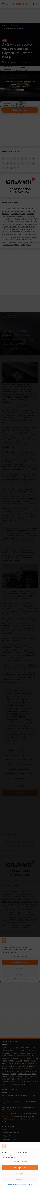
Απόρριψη (20, 1174)
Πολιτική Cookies (12, 1184)
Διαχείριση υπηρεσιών (19, 1161)
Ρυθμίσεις (20, 1179)
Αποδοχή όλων (20, 1168)
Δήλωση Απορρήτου (26, 1184)
